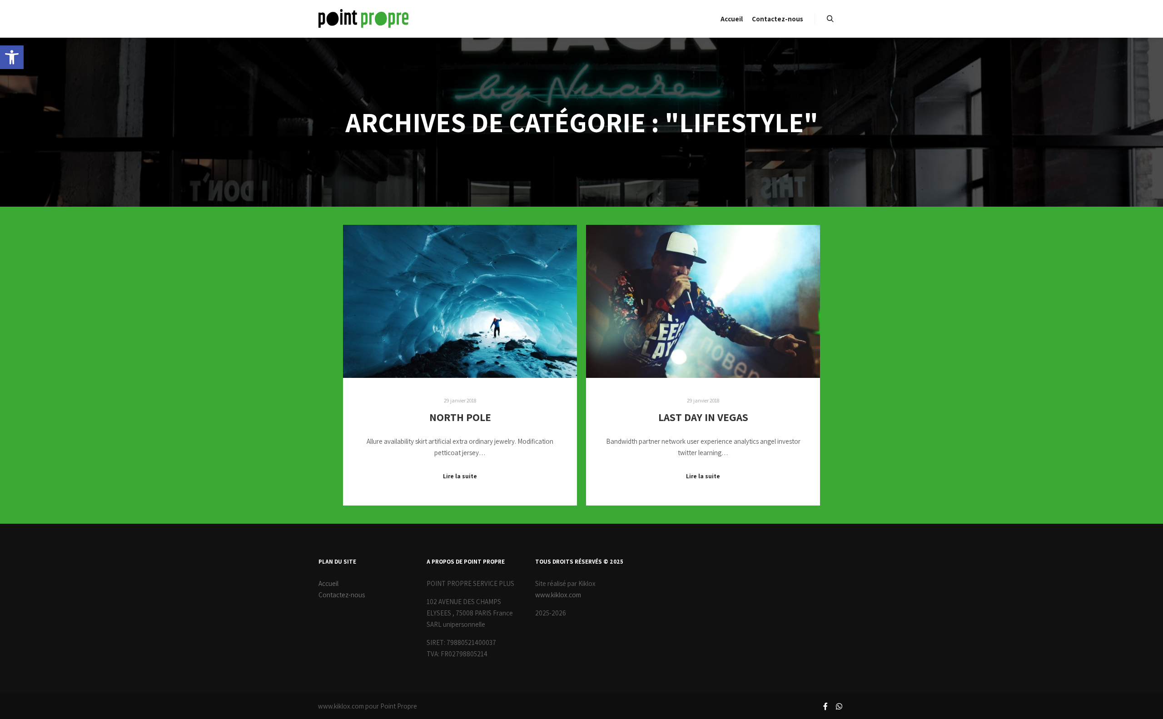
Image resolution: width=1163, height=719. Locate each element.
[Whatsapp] (839, 706)
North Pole (460, 417)
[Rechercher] (830, 19)
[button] (12, 57)
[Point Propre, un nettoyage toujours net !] (363, 19)
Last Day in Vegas (703, 417)
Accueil (328, 583)
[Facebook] (825, 706)
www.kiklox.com (558, 594)
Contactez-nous (341, 594)
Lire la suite (460, 476)
